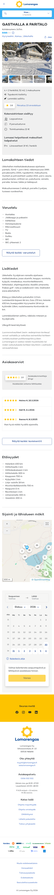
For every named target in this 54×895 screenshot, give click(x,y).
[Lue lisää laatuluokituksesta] (13, 33)
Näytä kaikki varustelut (21, 253)
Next (48, 59)
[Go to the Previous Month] (7, 607)
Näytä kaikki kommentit (27, 441)
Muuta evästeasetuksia (27, 863)
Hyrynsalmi (8, 36)
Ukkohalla (28, 36)
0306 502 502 (27, 779)
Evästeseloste (27, 878)
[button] (44, 557)
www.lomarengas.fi (27, 765)
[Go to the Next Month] (46, 607)
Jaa (50, 37)
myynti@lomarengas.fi (27, 763)
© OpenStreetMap (41, 580)
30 (46, 645)
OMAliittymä (27, 814)
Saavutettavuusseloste (27, 883)
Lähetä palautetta (27, 819)
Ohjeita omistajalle (27, 810)
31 (13, 651)
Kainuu (18, 36)
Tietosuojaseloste (27, 873)
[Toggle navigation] (4, 4)
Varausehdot (27, 868)
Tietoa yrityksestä (27, 824)
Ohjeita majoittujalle (27, 805)
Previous (6, 59)
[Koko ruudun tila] (47, 524)
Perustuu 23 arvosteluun (29, 106)
